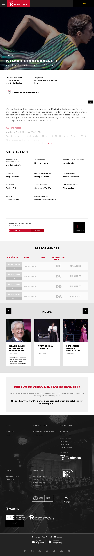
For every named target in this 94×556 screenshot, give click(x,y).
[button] (8, 311)
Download (79, 230)
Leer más (46, 143)
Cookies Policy (64, 444)
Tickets (83, 3)
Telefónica (70, 456)
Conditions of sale (66, 435)
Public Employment (39, 482)
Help (14, 523)
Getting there (10, 479)
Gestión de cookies (66, 447)
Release (8, 435)
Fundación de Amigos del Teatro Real (44, 431)
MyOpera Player (38, 435)
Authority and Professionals (42, 476)
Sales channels (10, 431)
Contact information (12, 476)
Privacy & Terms (64, 441)
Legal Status (37, 479)
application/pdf (24, 230)
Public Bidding (37, 486)
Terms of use (64, 431)
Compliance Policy (65, 438)
